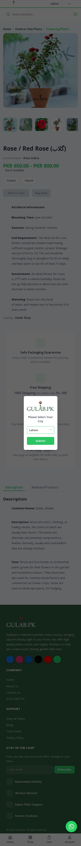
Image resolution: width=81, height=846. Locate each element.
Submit (41, 441)
